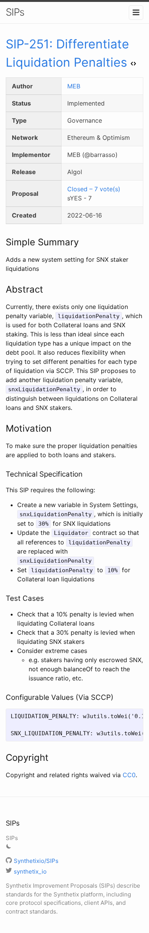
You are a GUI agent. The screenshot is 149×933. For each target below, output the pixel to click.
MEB (73, 86)
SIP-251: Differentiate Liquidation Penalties (67, 53)
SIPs (15, 12)
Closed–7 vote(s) (93, 189)
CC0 (129, 775)
